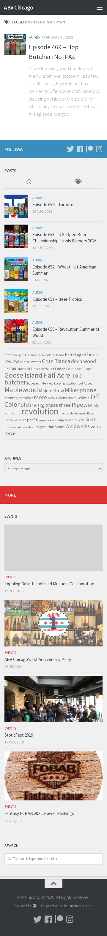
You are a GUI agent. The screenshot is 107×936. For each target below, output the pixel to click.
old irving (32, 405)
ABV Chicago (18, 7)
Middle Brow (51, 390)
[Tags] (78, 182)
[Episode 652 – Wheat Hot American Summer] (16, 269)
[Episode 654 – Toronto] (16, 206)
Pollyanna (12, 413)
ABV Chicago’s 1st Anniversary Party (37, 659)
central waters (30, 362)
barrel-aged (75, 354)
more (40, 397)
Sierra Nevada (14, 420)
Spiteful (31, 419)
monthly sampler (18, 398)
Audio (34, 37)
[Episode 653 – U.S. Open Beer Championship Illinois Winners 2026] (16, 236)
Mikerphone (81, 390)
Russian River (84, 413)
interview (46, 383)
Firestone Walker (42, 369)
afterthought (14, 355)
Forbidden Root (79, 368)
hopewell (33, 383)
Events (10, 577)
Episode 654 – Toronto (52, 204)
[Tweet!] (70, 148)
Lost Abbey (85, 383)
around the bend (51, 355)
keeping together (65, 383)
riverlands (66, 413)
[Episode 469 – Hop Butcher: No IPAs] (15, 44)
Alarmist (31, 355)
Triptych (40, 426)
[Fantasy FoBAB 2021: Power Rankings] (53, 775)
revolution (40, 411)
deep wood (83, 361)
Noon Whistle (78, 398)
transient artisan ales (18, 427)
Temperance (64, 420)
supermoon (46, 420)
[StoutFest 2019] (53, 699)
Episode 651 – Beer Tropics (57, 299)
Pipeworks (85, 405)
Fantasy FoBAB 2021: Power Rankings (39, 813)
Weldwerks (77, 426)
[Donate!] (89, 148)
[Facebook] (80, 148)
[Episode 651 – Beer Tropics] (16, 301)
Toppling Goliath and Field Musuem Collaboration (49, 584)
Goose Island (23, 375)
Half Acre (56, 375)
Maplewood (21, 389)
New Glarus (57, 398)
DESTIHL (10, 369)
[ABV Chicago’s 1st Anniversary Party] (53, 623)
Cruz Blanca (56, 361)
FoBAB (60, 368)
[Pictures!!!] (99, 148)
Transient (84, 419)
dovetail (24, 369)
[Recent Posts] (29, 182)
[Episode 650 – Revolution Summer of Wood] (16, 331)
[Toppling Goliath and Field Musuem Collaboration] (53, 548)
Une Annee (56, 426)
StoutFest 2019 (18, 735)
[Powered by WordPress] (35, 906)
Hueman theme (81, 905)
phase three (58, 405)
